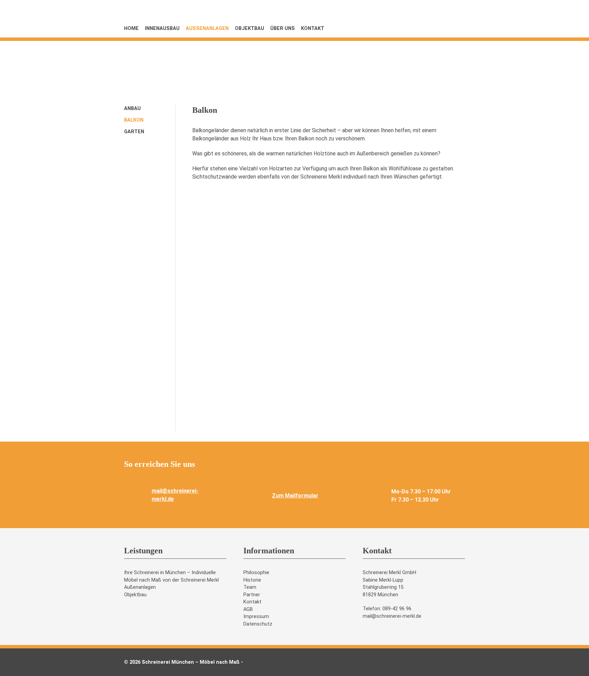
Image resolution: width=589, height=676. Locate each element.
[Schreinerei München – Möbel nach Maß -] (414, 56)
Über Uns (282, 28)
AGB (248, 609)
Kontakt (312, 28)
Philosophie (256, 572)
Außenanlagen (207, 28)
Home (131, 28)
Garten (134, 132)
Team (249, 587)
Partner (251, 595)
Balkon (134, 120)
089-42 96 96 (396, 609)
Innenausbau (162, 28)
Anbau (132, 108)
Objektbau (249, 28)
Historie (252, 580)
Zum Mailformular (295, 495)
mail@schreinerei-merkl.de (392, 616)
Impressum (256, 616)
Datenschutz (257, 624)
